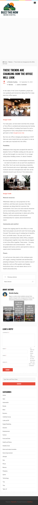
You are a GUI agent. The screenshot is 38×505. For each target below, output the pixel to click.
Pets (4, 460)
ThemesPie (13, 502)
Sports (4, 474)
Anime (4, 395)
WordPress (30, 502)
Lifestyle (5, 456)
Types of (5, 489)
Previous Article (12, 277)
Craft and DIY (6, 420)
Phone (4, 464)
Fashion (5, 435)
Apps (4, 399)
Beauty (4, 406)
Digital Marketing (7, 424)
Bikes (4, 409)
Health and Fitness (7, 442)
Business (5, 413)
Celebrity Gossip (7, 417)
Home (5, 62)
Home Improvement (8, 453)
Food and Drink (6, 438)
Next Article (7, 281)
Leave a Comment (22, 84)
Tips (4, 482)
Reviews (11, 62)
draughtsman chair (18, 133)
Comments (6, 332)
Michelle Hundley (12, 82)
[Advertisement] (19, 38)
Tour (4, 485)
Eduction (5, 427)
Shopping (5, 471)
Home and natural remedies (9, 449)
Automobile (6, 402)
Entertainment (6, 431)
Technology (6, 478)
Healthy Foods (6, 446)
